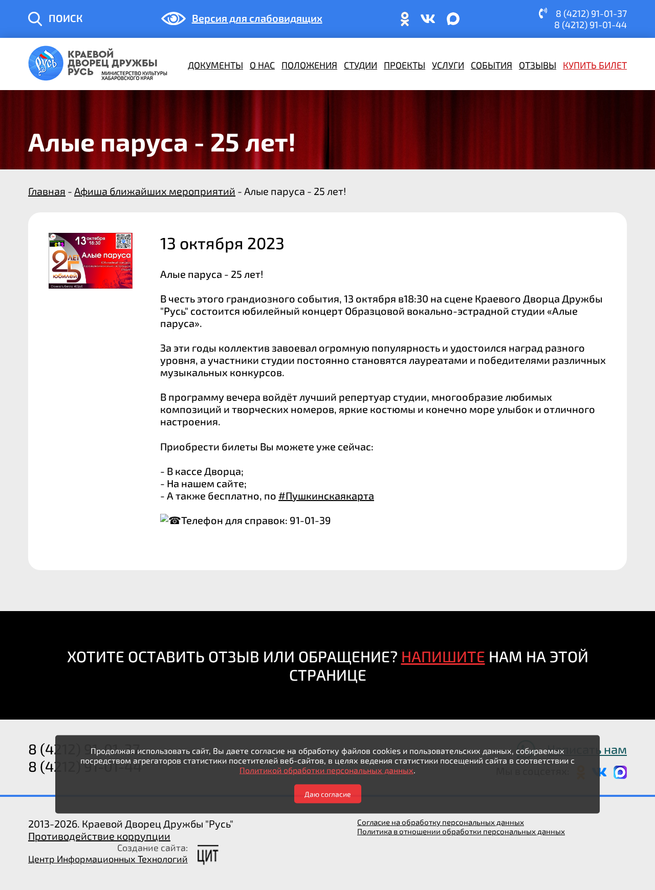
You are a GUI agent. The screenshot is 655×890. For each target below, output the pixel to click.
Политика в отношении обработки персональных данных (461, 831)
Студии (360, 65)
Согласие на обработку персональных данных (440, 822)
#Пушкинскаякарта (326, 495)
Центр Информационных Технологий (108, 858)
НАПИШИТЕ (443, 656)
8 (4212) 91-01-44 (590, 24)
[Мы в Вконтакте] (428, 23)
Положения (309, 65)
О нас (262, 65)
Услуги (448, 65)
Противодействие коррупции (99, 836)
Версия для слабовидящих (257, 18)
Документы (215, 65)
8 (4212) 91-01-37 (591, 13)
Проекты (404, 65)
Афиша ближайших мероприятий (154, 191)
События (491, 65)
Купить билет (595, 65)
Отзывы (537, 65)
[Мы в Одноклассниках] (405, 23)
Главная (47, 191)
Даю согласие (327, 793)
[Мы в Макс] (453, 23)
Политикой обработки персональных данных (326, 769)
